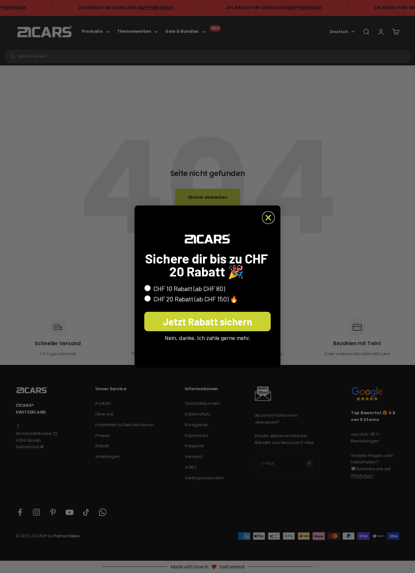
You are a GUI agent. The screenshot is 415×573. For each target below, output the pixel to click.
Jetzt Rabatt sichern (207, 321)
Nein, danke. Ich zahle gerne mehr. (208, 337)
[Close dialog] (268, 217)
